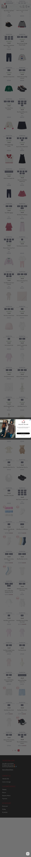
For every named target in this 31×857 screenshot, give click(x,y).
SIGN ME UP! (23, 433)
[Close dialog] (30, 420)
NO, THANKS (23, 435)
